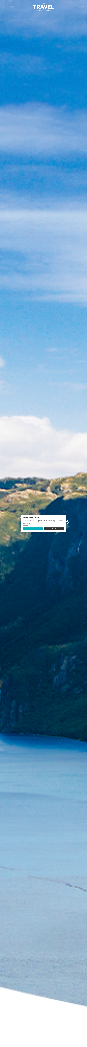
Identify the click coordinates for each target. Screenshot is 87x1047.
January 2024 (8, 7)
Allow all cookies (33, 528)
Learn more (25, 525)
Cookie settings (54, 528)
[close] (63, 517)
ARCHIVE (81, 7)
